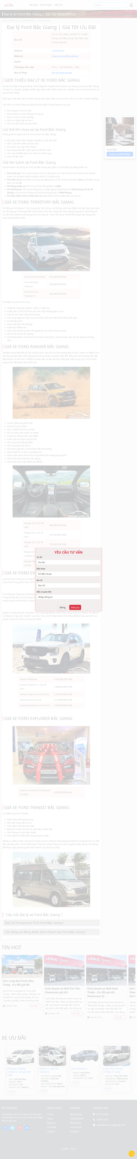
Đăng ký (75, 607)
